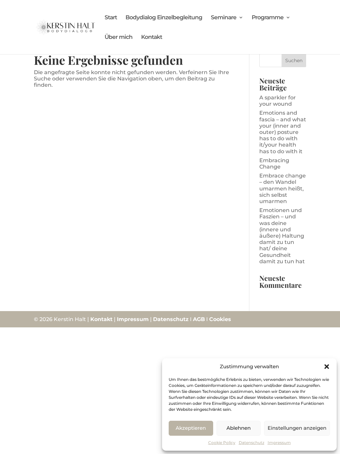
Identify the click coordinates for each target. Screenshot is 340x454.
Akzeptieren (191, 428)
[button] (326, 366)
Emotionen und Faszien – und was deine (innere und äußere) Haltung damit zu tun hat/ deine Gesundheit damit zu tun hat (282, 236)
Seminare (223, 18)
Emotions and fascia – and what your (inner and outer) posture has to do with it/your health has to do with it (282, 132)
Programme (268, 18)
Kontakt (151, 37)
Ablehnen (238, 428)
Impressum (279, 442)
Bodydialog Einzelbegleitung (164, 18)
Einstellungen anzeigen (297, 428)
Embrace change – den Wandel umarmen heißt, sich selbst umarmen (282, 188)
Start (111, 18)
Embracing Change (274, 163)
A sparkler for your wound (277, 100)
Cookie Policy (221, 442)
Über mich (118, 37)
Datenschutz (251, 442)
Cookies (220, 319)
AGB (199, 319)
